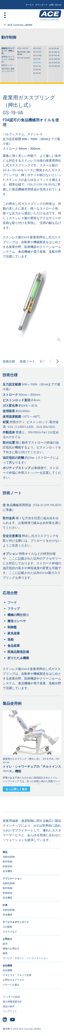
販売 (5, 943)
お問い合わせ (55, 4)
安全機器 (7, 871)
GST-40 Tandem (23, 58)
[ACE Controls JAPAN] (50, 15)
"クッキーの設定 (11, 996)
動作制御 (7, 861)
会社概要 (7, 965)
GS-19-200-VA (54, 59)
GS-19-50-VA (54, 48)
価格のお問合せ (11, 948)
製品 (5, 851)
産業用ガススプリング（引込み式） (8, 59)
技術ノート (27, 361)
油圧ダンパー (7, 65)
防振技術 (7, 866)
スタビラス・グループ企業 (17, 975)
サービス (30, 4)
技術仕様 (9, 361)
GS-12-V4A (37, 55)
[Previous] (50, 361)
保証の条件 (9, 1006)
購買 (5, 953)
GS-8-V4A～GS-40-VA (23, 53)
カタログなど (10, 931)
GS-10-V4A (37, 52)
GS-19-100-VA (54, 52)
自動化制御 (9, 856)
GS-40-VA (37, 73)
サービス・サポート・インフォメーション (25, 958)
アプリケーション (12, 878)
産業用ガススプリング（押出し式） (8, 50)
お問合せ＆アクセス (13, 979)
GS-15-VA (36, 59)
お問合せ (7, 938)
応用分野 (46, 361)
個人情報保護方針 (12, 1001)
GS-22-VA (37, 66)
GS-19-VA (37, 62)
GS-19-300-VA (54, 66)
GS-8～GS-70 (22, 48)
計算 (5, 904)
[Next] (57, 361)
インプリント (10, 1011)
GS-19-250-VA (54, 62)
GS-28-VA (37, 69)
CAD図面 (7, 926)
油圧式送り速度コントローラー (8, 69)
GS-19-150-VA (54, 55)
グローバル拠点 (11, 984)
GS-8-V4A (37, 48)
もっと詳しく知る (16, 788)
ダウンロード (41, 4)
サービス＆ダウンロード (16, 921)
